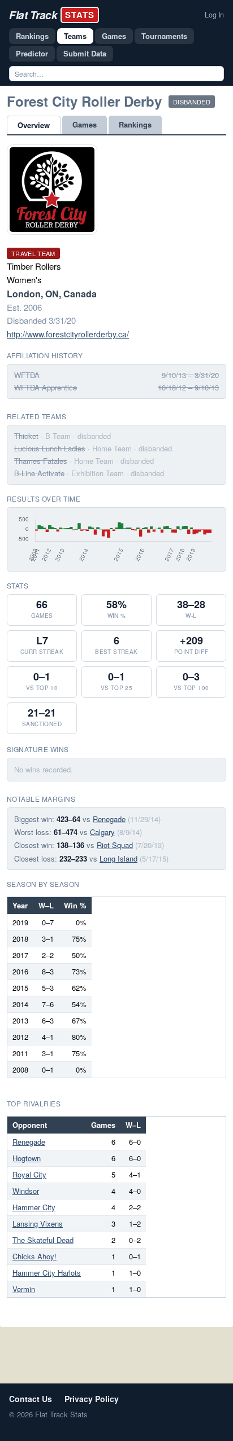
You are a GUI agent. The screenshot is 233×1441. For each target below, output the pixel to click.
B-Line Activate (39, 473)
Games (114, 35)
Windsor (25, 1190)
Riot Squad (115, 845)
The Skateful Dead (43, 1239)
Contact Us (30, 1398)
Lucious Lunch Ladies (49, 448)
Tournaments (164, 35)
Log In (214, 15)
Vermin (23, 1289)
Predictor (32, 53)
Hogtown (26, 1158)
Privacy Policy (91, 1398)
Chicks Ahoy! (34, 1256)
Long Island (118, 858)
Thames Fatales (40, 460)
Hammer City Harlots (46, 1272)
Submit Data (84, 53)
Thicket (26, 435)
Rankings (32, 35)
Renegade (109, 819)
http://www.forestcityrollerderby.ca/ (68, 334)
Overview (34, 125)
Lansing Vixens (37, 1223)
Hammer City (33, 1207)
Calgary (102, 832)
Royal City (29, 1174)
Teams (75, 35)
